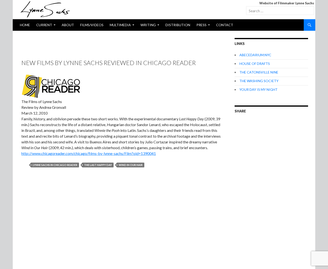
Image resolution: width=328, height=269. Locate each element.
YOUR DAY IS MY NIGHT (258, 89)
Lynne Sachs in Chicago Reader (55, 164)
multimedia (120, 25)
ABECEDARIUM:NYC (255, 55)
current (44, 25)
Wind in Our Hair (131, 164)
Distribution (177, 25)
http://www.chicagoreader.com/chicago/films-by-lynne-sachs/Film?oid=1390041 (88, 153)
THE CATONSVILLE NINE (258, 72)
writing (148, 25)
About (68, 25)
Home (25, 25)
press (201, 25)
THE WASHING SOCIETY (259, 81)
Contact (224, 25)
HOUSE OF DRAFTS (254, 63)
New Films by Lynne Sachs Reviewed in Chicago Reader (108, 62)
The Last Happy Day (98, 164)
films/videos (91, 25)
